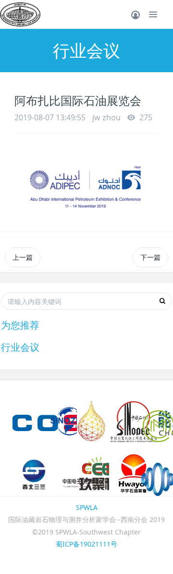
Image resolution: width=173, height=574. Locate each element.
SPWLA (87, 507)
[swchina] (20, 14)
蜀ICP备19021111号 (86, 543)
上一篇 (22, 257)
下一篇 (150, 257)
